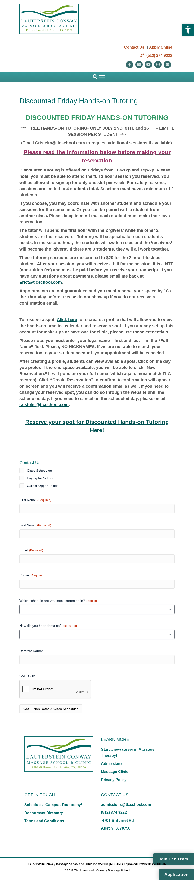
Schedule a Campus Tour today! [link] (53, 805)
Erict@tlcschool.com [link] (40, 282)
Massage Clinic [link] (114, 772)
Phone (31, 575)
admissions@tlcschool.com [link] (126, 805)
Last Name (35, 525)
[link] (188, 30)
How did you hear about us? (48, 626)
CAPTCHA (27, 676)
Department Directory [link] (43, 813)
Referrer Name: (31, 651)
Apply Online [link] (160, 47)
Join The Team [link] (173, 859)
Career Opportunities (42, 486)
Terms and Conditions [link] (44, 821)
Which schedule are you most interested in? (59, 600)
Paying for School (40, 478)
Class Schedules (39, 470)
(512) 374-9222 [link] (159, 56)
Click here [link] (67, 319)
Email (31, 550)
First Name (35, 500)
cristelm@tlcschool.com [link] (44, 404)
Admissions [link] (112, 764)
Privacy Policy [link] (114, 780)
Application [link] (176, 874)
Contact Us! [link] (135, 47)
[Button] (93, 77)
